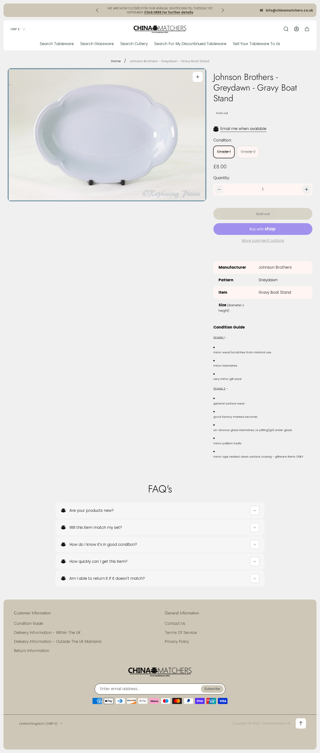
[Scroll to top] (301, 723)
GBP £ (15, 29)
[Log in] (296, 29)
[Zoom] (197, 77)
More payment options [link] (263, 241)
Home (116, 61)
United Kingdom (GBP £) (38, 723)
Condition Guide (28, 623)
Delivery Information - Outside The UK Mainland (57, 641)
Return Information (31, 650)
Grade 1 (224, 151)
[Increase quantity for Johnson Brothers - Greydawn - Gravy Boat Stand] (306, 189)
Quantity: (221, 177)
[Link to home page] (160, 672)
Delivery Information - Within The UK (47, 632)
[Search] (286, 29)
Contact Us (175, 623)
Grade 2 (248, 151)
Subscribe (212, 689)
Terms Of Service (181, 632)
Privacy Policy (177, 641)
